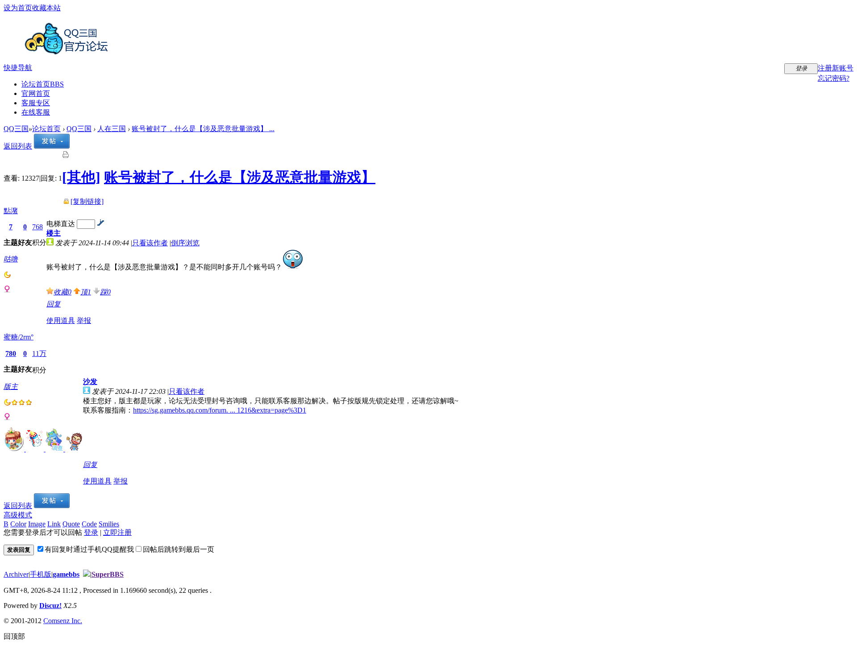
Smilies (109, 524)
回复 (53, 304)
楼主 (53, 233)
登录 (91, 532)
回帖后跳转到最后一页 (178, 549)
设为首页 (18, 8)
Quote (71, 524)
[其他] (81, 177)
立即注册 (117, 532)
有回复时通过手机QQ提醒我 (89, 549)
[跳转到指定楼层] (100, 223)
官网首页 (35, 93)
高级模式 (18, 515)
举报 (84, 320)
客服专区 (35, 103)
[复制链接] (87, 201)
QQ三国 (16, 128)
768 (37, 227)
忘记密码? (833, 78)
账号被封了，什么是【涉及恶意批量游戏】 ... (203, 128)
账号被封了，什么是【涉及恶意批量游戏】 (239, 177)
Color (18, 524)
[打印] (65, 156)
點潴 (11, 211)
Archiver (16, 574)
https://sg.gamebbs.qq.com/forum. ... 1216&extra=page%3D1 (219, 410)
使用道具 (60, 320)
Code (89, 524)
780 (10, 353)
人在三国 (111, 128)
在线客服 (35, 112)
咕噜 (11, 259)
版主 (11, 386)
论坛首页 (42, 84)
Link (54, 524)
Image (37, 524)
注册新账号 (835, 68)
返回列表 (18, 146)
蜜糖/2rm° (18, 337)
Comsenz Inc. (62, 620)
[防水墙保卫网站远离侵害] (86, 574)
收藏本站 (46, 8)
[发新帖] (52, 146)
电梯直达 (60, 223)
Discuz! (50, 605)
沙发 (90, 381)
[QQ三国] (68, 51)
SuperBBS (108, 574)
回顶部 (14, 636)
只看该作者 (150, 243)
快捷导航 (18, 67)
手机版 (40, 574)
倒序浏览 (185, 243)
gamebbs (66, 574)
